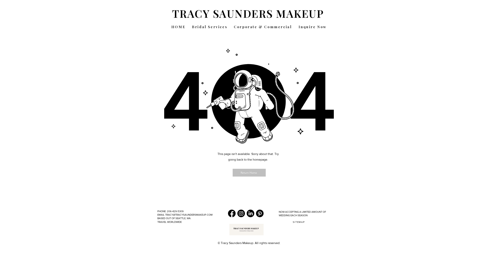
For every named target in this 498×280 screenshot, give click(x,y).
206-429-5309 (175, 211)
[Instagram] (241, 213)
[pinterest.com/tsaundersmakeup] (260, 213)
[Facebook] (232, 213)
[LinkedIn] (250, 213)
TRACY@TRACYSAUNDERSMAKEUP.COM (189, 214)
